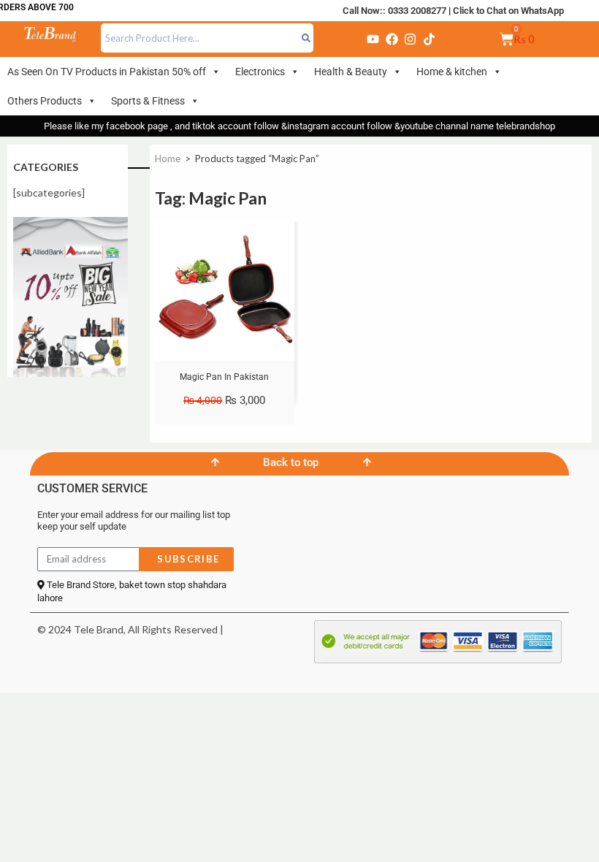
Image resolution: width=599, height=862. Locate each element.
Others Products (44, 101)
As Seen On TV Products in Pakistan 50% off (106, 71)
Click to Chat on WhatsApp (508, 10)
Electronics (260, 71)
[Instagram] (410, 38)
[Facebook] (391, 38)
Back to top (290, 462)
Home (167, 158)
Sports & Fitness (148, 101)
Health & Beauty (350, 71)
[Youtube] (373, 38)
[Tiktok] (428, 38)
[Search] (306, 38)
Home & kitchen (451, 71)
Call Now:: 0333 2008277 (394, 10)
